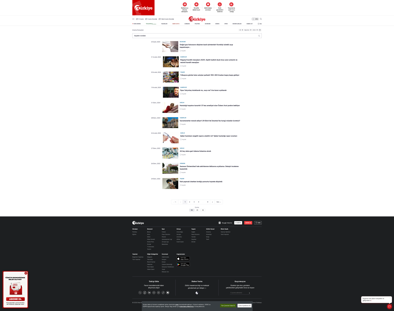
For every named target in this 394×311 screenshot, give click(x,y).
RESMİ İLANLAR (237, 23)
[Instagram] (158, 292)
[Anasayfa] (138, 223)
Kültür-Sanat (210, 229)
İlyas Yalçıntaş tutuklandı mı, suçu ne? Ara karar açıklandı (203, 90)
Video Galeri (150, 269)
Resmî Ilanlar (151, 262)
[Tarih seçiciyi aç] (260, 30)
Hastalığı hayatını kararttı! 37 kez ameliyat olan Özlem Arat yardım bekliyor (210, 105)
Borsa (149, 232)
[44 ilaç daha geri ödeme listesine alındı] (170, 153)
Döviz (148, 237)
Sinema (208, 232)
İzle (261, 23)
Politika (134, 232)
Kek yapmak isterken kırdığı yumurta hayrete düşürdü (201, 182)
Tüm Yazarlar (136, 259)
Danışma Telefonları (168, 267)
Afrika (178, 239)
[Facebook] (144, 292)
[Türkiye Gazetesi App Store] (183, 258)
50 (203, 210)
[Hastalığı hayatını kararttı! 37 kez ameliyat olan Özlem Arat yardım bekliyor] (170, 107)
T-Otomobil (150, 246)
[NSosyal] (167, 292)
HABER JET (250, 23)
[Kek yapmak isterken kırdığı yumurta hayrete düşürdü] (170, 183)
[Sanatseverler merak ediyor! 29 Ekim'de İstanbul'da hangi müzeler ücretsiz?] (170, 122)
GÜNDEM (187, 23)
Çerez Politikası (257, 302)
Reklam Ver (165, 272)
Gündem (135, 229)
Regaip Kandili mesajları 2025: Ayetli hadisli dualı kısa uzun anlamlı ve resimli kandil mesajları (208, 61)
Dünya (179, 229)
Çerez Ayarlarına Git (245, 305)
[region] (197, 306)
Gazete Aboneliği (152, 19)
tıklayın (201, 288)
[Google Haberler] (225, 223)
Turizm (149, 249)
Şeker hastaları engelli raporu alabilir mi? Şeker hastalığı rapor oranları (208, 136)
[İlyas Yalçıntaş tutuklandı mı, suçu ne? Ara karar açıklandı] (171, 92)
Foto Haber (150, 267)
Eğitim (134, 234)
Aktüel (193, 242)
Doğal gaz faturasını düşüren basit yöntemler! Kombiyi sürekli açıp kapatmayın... (206, 46)
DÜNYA (217, 23)
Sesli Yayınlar (225, 234)
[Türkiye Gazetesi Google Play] (183, 264)
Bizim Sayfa (224, 229)
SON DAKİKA (137, 23)
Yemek (193, 237)
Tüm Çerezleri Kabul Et (228, 305)
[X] (140, 292)
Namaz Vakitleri (225, 232)
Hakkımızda (165, 257)
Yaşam (193, 229)
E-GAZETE (238, 223)
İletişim (164, 259)
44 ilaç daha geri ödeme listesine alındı (195, 151)
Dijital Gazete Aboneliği (167, 19)
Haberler (149, 264)
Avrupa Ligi (165, 242)
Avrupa (179, 234)
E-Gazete (141, 19)
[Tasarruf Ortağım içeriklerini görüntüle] (151, 24)
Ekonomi (150, 229)
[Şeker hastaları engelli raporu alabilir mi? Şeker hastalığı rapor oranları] (171, 137)
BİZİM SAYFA (175, 23)
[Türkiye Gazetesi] (197, 21)
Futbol (164, 232)
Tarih (207, 239)
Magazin (149, 257)
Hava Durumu (195, 234)
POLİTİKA (197, 23)
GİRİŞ (256, 19)
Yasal (163, 269)
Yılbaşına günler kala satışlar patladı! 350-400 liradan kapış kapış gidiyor (209, 75)
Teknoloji (150, 259)
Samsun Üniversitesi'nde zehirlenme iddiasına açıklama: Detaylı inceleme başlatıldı (209, 167)
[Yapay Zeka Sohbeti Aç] (389, 306)
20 (197, 210)
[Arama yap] (260, 35)
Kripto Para (150, 242)
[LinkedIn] (149, 292)
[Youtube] (153, 292)
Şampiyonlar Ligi (167, 239)
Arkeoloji (208, 234)
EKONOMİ (207, 23)
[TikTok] (163, 292)
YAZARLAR (164, 23)
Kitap (207, 237)
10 (192, 210)
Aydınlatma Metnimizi (186, 306)
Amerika (179, 237)
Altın (148, 234)
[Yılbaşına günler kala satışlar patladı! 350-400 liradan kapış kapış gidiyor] (171, 77)
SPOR (226, 23)
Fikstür (164, 237)
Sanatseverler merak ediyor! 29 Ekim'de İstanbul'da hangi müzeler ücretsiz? (210, 121)
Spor (163, 229)
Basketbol (165, 244)
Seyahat (193, 239)
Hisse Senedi (151, 239)
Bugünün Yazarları (137, 257)
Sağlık (193, 232)
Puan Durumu (166, 234)
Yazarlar (135, 254)
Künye (164, 262)
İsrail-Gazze (180, 242)
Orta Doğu (180, 232)
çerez (177, 304)
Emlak (149, 244)
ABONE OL (248, 223)
